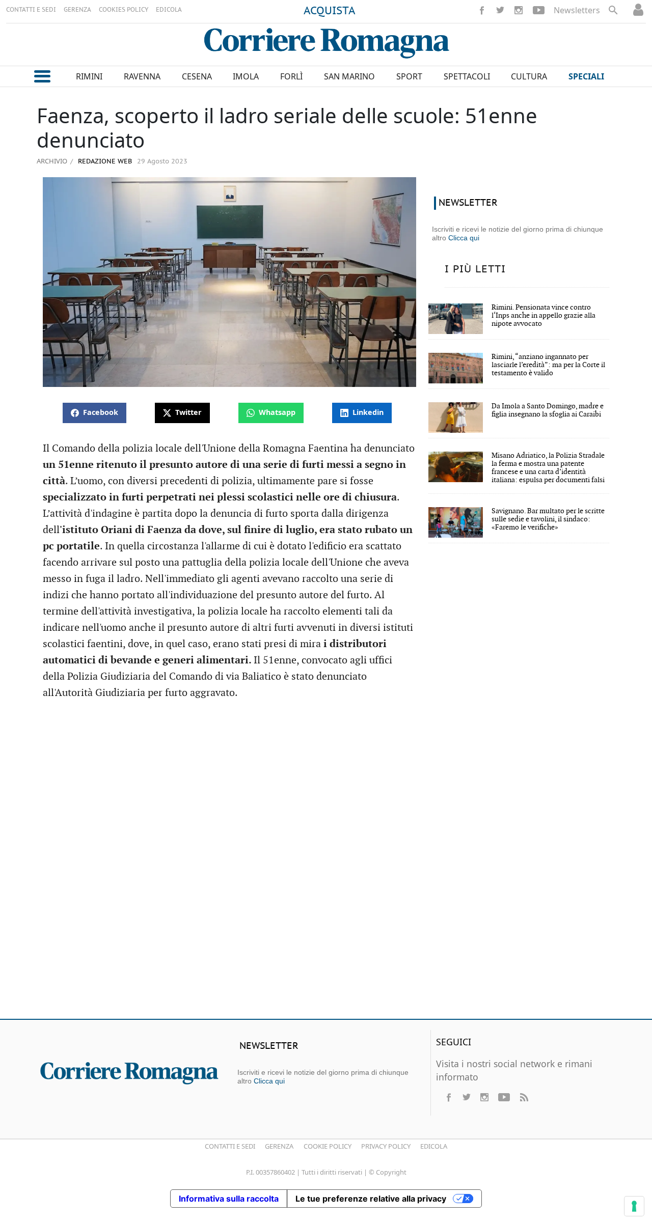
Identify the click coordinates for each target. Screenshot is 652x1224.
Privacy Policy (386, 1146)
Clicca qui (463, 238)
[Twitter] (500, 10)
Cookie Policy (327, 1146)
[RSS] (524, 1097)
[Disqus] (326, 864)
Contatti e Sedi (230, 1146)
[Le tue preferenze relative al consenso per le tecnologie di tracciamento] (634, 1206)
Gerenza (279, 1146)
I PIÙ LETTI (475, 269)
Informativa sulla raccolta (229, 1198)
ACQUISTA (330, 11)
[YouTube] (539, 10)
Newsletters (577, 10)
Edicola (433, 1146)
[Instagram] (518, 10)
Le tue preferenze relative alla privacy (370, 1198)
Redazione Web (104, 161)
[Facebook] (482, 10)
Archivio (52, 160)
